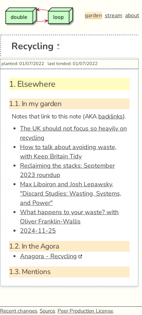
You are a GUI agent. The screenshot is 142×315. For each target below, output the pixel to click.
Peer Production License (85, 310)
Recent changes (18, 310)
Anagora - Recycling (48, 256)
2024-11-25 (38, 231)
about (132, 15)
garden (93, 15)
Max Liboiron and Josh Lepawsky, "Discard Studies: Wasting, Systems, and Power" (70, 193)
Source (47, 310)
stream (113, 15)
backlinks (110, 116)
